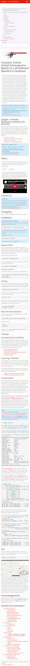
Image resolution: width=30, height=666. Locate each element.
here (25, 214)
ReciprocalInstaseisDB (12, 614)
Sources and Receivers (9, 625)
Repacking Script (11, 657)
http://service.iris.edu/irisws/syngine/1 (13, 141)
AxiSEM (24, 77)
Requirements (7, 21)
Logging (9, 643)
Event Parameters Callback (13, 650)
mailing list (23, 203)
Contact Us (5, 15)
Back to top (26, 661)
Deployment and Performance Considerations (18, 641)
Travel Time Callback (12, 651)
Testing (5, 24)
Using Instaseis (7, 33)
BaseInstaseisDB (11, 611)
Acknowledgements (7, 37)
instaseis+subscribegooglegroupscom (11, 208)
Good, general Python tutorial (11, 349)
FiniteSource (10, 631)
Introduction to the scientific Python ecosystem (15, 352)
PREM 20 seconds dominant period (12, 373)
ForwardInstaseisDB (12, 617)
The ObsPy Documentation (10, 353)
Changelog (5, 17)
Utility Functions (7, 632)
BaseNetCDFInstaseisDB (13, 612)
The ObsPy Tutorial (8, 355)
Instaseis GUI (7, 622)
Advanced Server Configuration (11, 645)
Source (4, 42)
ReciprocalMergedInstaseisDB (14, 615)
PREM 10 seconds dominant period (12, 375)
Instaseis (3, 1)
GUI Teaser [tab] (11, 169)
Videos (5, 14)
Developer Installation (10, 22)
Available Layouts (11, 656)
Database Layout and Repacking (11, 654)
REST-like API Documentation (14, 644)
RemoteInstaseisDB (11, 619)
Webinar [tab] (4, 169)
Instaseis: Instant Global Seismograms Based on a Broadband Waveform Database (14, 9)
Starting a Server (11, 638)
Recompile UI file (11, 624)
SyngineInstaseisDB (12, 621)
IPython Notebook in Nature (10, 350)
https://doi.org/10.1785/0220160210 (10, 154)
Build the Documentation (9, 26)
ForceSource (10, 630)
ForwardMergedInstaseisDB (13, 618)
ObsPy (6, 341)
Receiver (9, 627)
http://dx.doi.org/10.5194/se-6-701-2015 (11, 115)
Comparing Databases (12, 658)
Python (12, 340)
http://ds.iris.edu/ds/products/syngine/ (13, 139)
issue (5, 202)
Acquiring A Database (9, 31)
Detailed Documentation (8, 38)
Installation (5, 19)
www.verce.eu (8, 602)
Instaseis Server (8, 637)
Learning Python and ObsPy (10, 30)
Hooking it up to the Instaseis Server (15, 653)
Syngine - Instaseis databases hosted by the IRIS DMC (15, 12)
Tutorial (5, 28)
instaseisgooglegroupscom (19, 205)
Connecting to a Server (12, 640)
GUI (4, 35)
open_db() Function (11, 609)
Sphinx (9, 664)
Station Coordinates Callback (14, 648)
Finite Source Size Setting (13, 647)
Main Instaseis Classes (9, 608)
